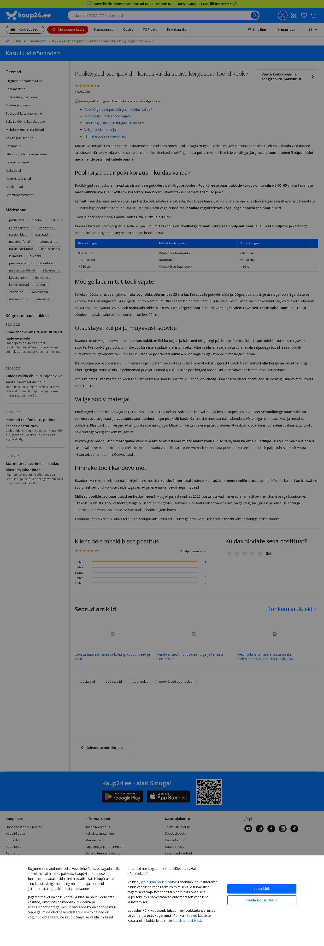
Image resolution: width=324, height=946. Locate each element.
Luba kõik (262, 888)
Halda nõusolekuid (261, 900)
